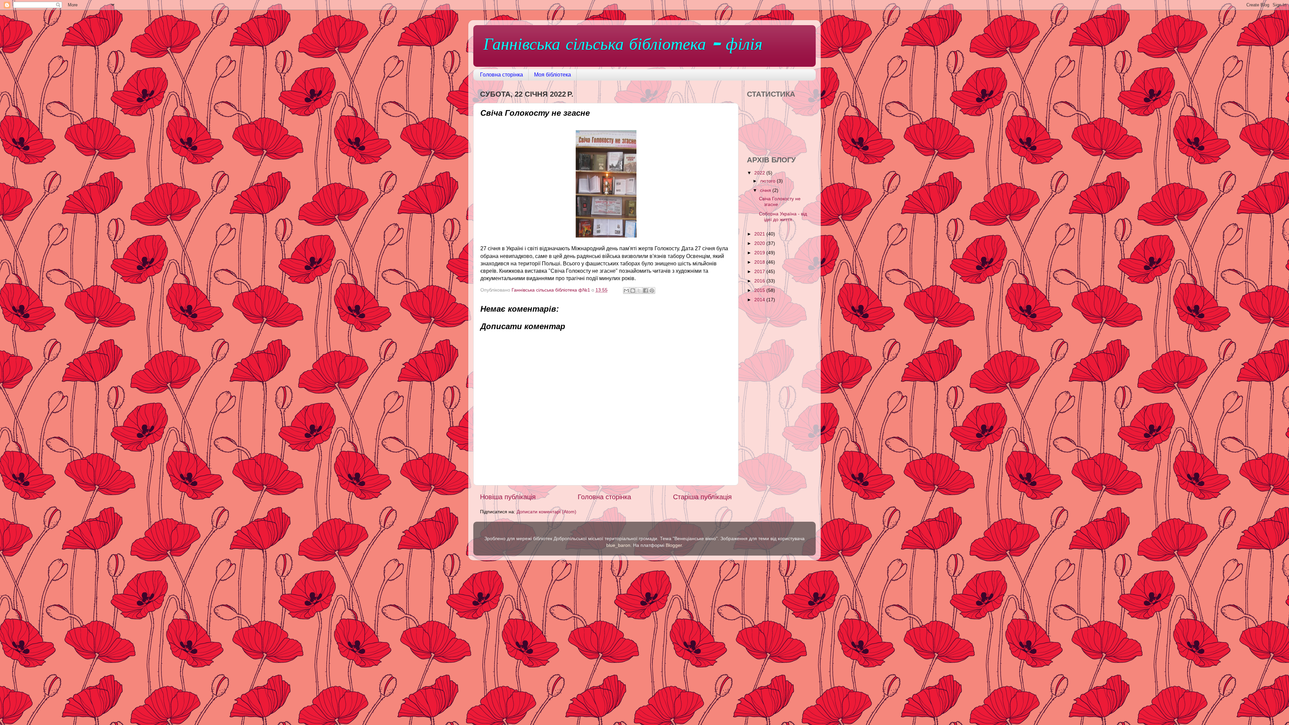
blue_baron (618, 545)
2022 (760, 172)
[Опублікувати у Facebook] (645, 290)
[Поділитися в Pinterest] (652, 290)
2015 (760, 290)
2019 (760, 252)
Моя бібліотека (552, 74)
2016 (760, 280)
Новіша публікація (508, 497)
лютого (768, 181)
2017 (760, 271)
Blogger (674, 545)
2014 (760, 299)
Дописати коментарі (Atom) (546, 511)
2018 (760, 262)
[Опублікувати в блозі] (632, 290)
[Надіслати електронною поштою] (626, 290)
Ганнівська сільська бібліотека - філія (622, 45)
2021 (760, 234)
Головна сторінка (501, 74)
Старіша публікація (702, 497)
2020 (760, 243)
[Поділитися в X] (639, 290)
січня (766, 190)
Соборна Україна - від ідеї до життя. (783, 216)
